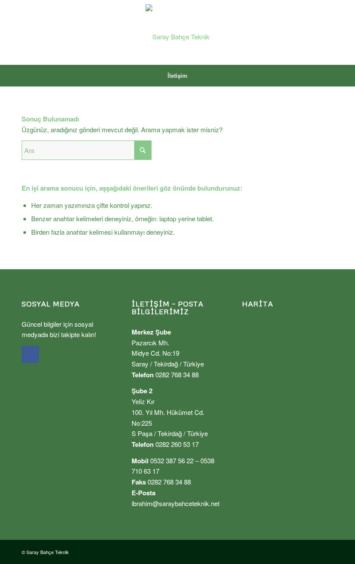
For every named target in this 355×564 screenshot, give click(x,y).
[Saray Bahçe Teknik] (177, 32)
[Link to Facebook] (326, 32)
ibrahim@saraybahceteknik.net (175, 503)
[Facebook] (30, 354)
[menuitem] (177, 75)
